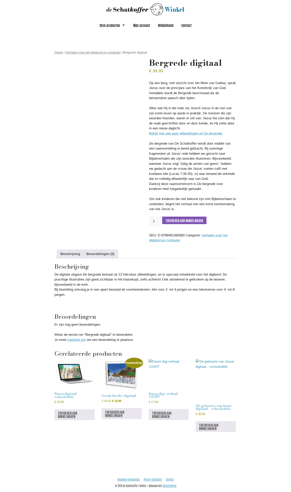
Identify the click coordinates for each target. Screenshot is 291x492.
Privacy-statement (153, 479)
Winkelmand (165, 25)
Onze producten (110, 25)
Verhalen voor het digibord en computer (93, 52)
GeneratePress (169, 485)
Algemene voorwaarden (128, 479)
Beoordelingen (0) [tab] (100, 254)
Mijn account (141, 25)
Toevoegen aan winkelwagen (184, 220)
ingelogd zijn (76, 340)
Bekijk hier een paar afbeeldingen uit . (186, 133)
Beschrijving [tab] (70, 254)
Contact (186, 25)
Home (58, 52)
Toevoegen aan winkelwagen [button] (67, 414)
